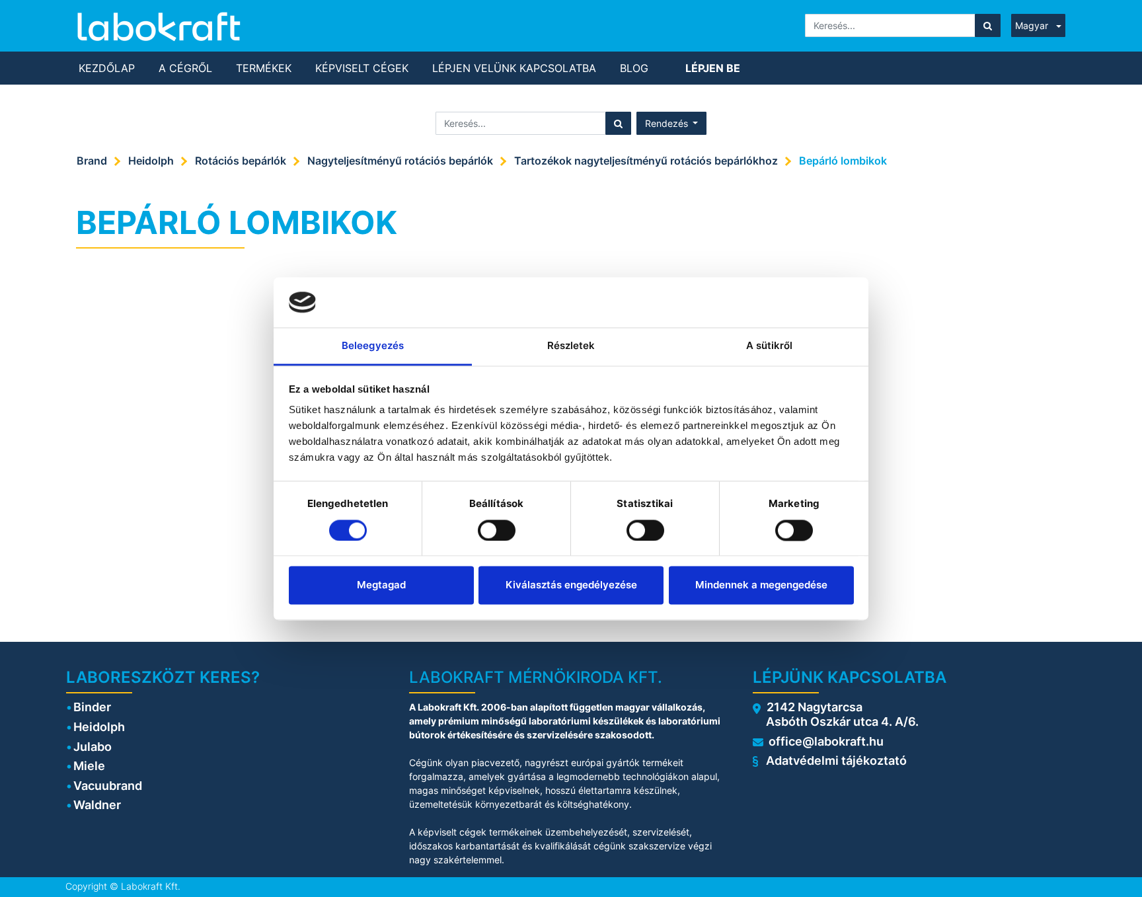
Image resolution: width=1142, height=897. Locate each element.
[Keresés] (988, 25)
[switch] (496, 530)
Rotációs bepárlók (240, 160)
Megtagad (381, 585)
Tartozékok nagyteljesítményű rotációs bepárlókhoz (646, 160)
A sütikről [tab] (769, 346)
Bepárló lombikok (843, 160)
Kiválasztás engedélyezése (571, 585)
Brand (92, 160)
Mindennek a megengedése (761, 585)
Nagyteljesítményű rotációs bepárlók (400, 160)
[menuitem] (106, 68)
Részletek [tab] (571, 346)
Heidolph (151, 160)
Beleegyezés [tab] (373, 346)
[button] (671, 123)
